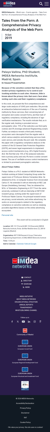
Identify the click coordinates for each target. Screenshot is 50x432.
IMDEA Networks (25, 262)
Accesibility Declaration (25, 403)
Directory (27, 281)
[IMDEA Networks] (9, 4)
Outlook (27, 244)
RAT (25, 418)
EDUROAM (27, 284)
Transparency (26, 307)
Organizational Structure (26, 302)
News (27, 287)
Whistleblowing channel (26, 310)
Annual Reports (26, 305)
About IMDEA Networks (26, 299)
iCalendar (20, 244)
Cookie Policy (25, 422)
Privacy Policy (25, 408)
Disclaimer (25, 413)
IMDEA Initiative (26, 296)
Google (33, 244)
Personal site (7, 215)
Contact (27, 277)
